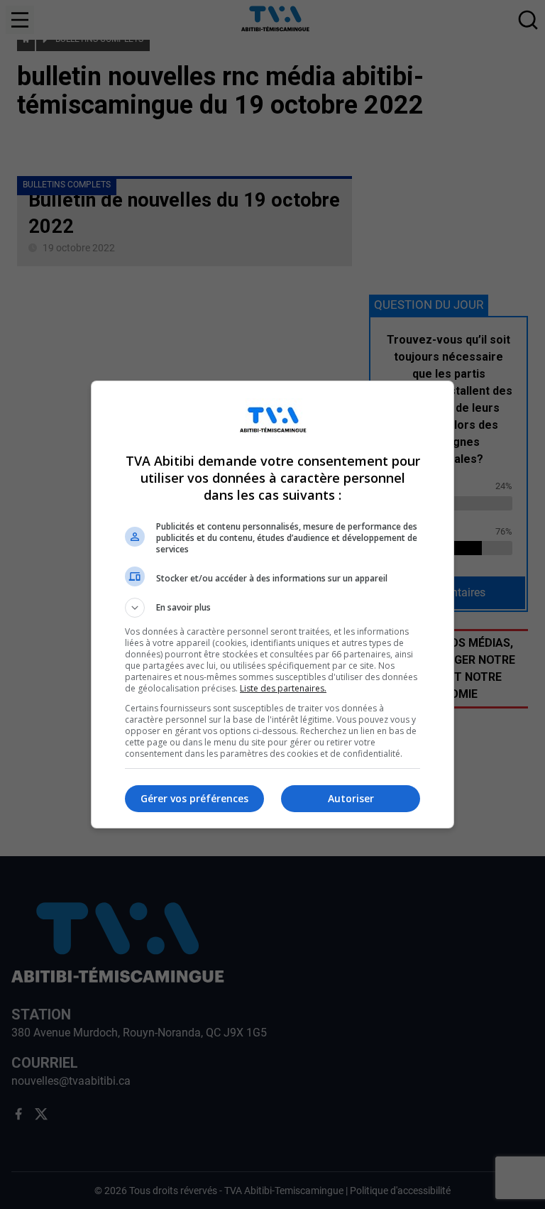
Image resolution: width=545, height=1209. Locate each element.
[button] (272, 608)
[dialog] (272, 604)
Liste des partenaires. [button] (283, 688)
